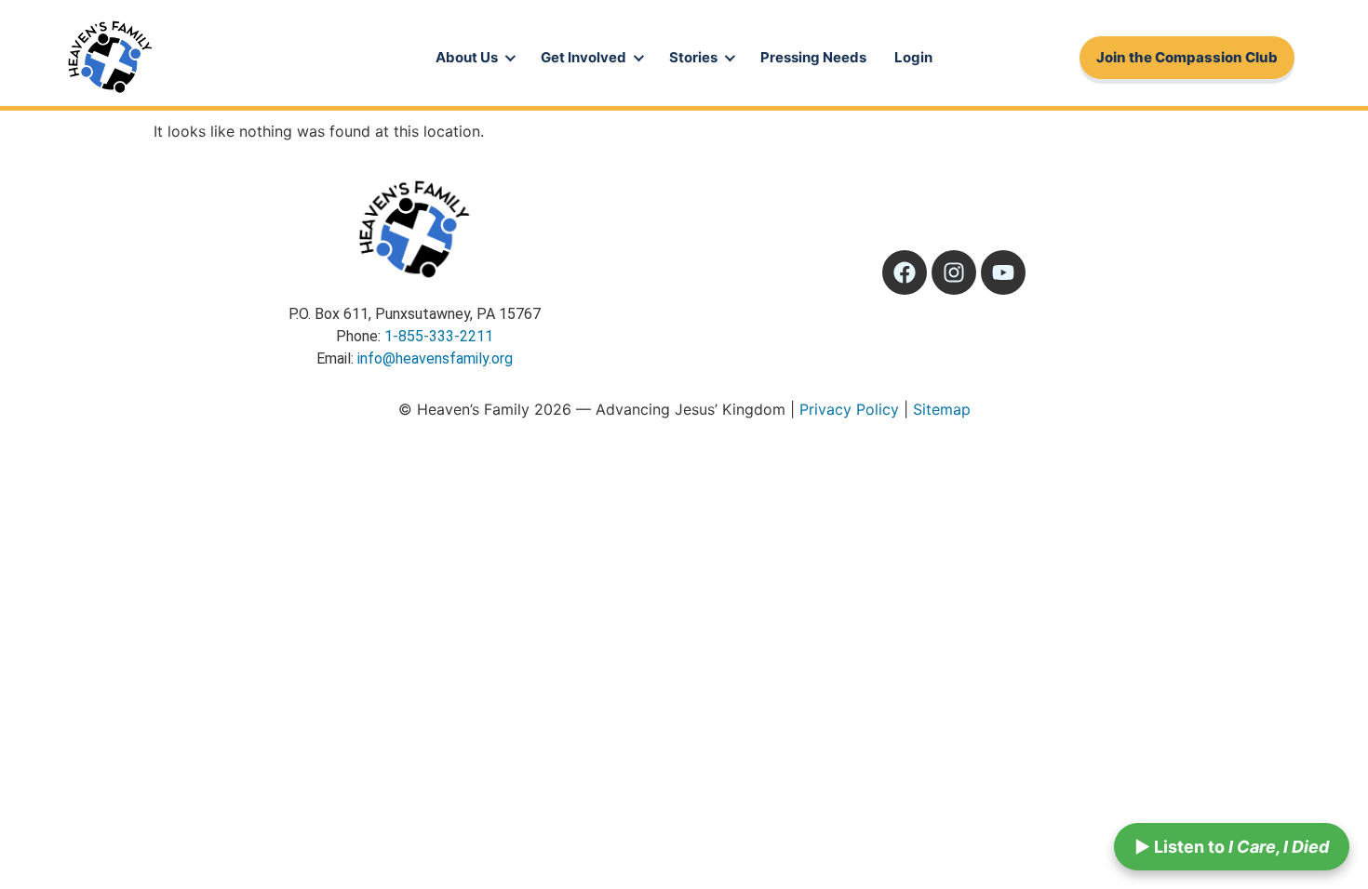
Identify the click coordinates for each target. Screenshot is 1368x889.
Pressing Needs (813, 57)
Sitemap (942, 409)
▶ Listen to (1231, 846)
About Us (467, 57)
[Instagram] (954, 272)
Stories (693, 57)
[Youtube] (1003, 272)
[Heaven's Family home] (110, 57)
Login (913, 57)
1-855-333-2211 (438, 336)
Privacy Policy (849, 409)
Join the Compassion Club (1187, 57)
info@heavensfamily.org (435, 358)
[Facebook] (904, 272)
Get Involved (583, 57)
